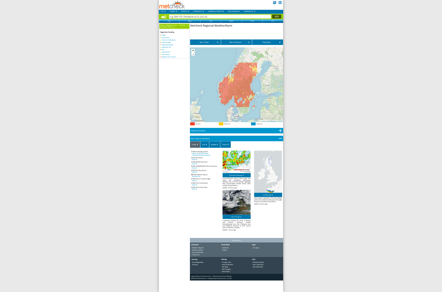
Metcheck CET (166, 47)
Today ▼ (195, 144)
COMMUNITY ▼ (198, 11)
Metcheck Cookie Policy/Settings (221, 276)
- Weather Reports (197, 248)
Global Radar (166, 42)
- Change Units (226, 262)
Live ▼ (204, 144)
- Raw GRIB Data (257, 267)
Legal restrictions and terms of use (201, 276)
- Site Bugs (224, 267)
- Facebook (225, 248)
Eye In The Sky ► (236, 217)
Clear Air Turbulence (169, 40)
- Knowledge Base (197, 262)
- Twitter (224, 250)
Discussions (166, 37)
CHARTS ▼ (173, 11)
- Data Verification (227, 264)
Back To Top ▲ (236, 240)
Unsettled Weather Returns (201, 155)
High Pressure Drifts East (200, 153)
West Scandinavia (235, 42)
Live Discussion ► (268, 195)
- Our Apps (255, 248)
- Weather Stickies (258, 262)
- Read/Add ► (196, 176)
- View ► (194, 181)
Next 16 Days (204, 42)
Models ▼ (214, 144)
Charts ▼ (225, 144)
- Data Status (225, 271)
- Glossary (194, 264)
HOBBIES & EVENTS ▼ (216, 11)
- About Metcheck (197, 252)
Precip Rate (266, 42)
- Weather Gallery (197, 250)
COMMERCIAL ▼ (250, 11)
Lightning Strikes (167, 45)
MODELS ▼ (185, 11)
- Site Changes (226, 269)
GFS (163, 50)
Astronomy (166, 54)
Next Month (166, 52)
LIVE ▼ (163, 11)
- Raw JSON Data (257, 264)
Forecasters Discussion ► (236, 175)
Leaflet (263, 121)
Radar (164, 35)
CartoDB (280, 121)
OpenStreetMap (271, 121)
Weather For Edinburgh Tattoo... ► (174, 26)
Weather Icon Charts (169, 57)
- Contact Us (195, 255)
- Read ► (194, 159)
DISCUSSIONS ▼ (234, 11)
